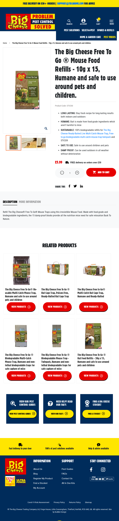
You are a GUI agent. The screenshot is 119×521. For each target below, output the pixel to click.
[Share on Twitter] (75, 186)
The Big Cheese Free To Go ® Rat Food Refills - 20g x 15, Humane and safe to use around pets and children (93, 360)
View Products (18, 306)
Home (5, 43)
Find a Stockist (40, 483)
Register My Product (43, 478)
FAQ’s (64, 473)
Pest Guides (67, 469)
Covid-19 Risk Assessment (38, 502)
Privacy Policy (59, 502)
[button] (46, 128)
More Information (30, 202)
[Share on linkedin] (81, 186)
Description (10, 202)
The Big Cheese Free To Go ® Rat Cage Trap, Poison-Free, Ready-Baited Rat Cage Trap (55, 293)
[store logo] (30, 21)
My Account (39, 488)
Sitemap (88, 502)
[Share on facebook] (70, 186)
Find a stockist (94, 414)
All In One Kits (68, 483)
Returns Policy (75, 502)
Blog (35, 473)
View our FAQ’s (57, 414)
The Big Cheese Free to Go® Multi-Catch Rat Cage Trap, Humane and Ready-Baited (91, 293)
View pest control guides (20, 414)
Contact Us (67, 478)
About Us (37, 469)
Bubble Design (60, 512)
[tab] (11, 202)
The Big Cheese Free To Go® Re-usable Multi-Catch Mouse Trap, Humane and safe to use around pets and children (21, 295)
